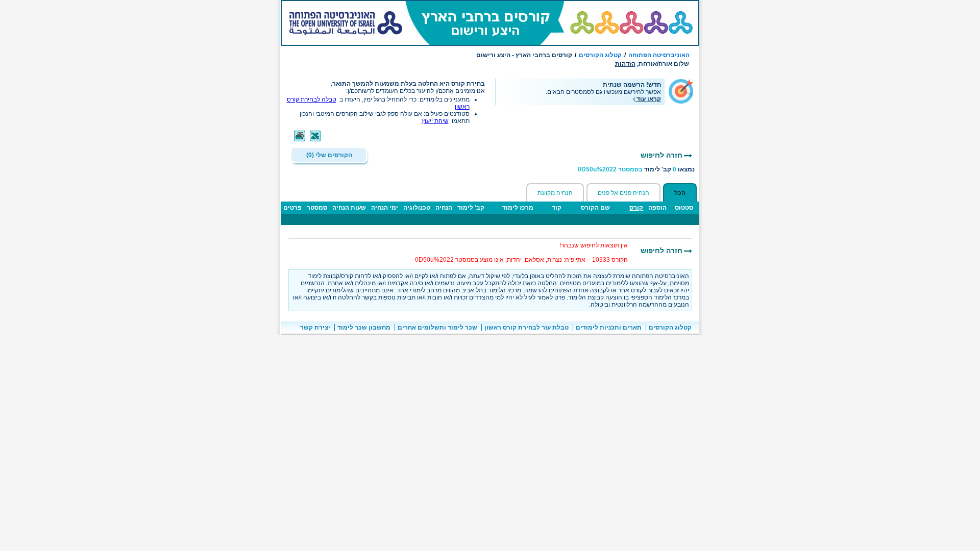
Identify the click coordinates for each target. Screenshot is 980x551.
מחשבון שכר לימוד (363, 327)
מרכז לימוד (517, 207)
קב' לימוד (470, 207)
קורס (636, 207)
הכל (679, 192)
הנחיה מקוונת (555, 192)
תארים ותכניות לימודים (609, 327)
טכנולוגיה (416, 207)
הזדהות (625, 63)
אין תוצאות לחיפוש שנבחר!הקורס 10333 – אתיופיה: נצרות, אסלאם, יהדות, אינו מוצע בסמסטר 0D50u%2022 (521, 252)
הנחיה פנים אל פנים (623, 192)
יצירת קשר (315, 327)
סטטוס (684, 207)
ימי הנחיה (384, 207)
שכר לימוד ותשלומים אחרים (437, 327)
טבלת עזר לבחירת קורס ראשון (526, 327)
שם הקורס (595, 207)
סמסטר (317, 207)
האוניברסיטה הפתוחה (659, 55)
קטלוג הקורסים (600, 55)
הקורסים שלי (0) (329, 155)
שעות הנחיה (349, 207)
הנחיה (443, 207)
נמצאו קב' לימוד (636, 169)
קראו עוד (648, 99)
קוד (556, 207)
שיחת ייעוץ (435, 120)
